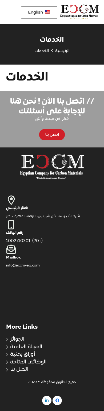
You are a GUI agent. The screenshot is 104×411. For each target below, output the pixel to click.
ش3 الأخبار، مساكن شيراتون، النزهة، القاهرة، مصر (43, 216)
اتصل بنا (19, 369)
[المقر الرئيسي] (52, 200)
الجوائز (17, 339)
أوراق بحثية (22, 354)
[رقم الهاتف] (52, 224)
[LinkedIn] (46, 400)
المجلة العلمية (26, 347)
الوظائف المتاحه (28, 362)
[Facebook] (57, 400)
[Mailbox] (52, 249)
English (36, 12)
